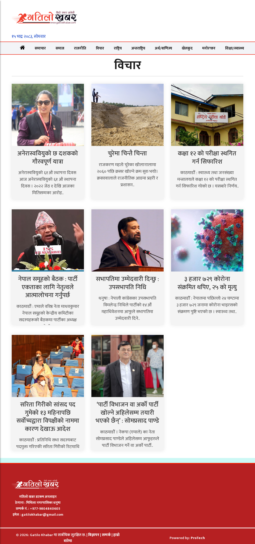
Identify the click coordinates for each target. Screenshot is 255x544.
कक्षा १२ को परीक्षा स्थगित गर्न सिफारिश (207, 157)
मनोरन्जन (208, 48)
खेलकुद (187, 48)
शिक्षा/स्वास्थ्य (234, 48)
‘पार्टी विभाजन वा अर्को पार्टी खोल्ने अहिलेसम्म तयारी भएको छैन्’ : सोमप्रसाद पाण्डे (127, 413)
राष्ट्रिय (118, 48)
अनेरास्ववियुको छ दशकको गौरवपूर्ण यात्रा (47, 157)
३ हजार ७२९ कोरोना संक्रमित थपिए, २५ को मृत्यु (207, 283)
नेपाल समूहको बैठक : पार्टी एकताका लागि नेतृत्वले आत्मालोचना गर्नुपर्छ (47, 287)
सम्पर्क (107, 535)
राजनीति (80, 48)
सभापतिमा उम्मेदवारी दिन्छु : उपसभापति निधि (127, 283)
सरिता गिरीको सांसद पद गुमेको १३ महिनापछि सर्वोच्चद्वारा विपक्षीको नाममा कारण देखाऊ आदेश (47, 417)
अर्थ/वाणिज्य (163, 48)
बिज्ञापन (93, 535)
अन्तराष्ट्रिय (138, 48)
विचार (100, 48)
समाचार (40, 48)
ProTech (198, 538)
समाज (60, 48)
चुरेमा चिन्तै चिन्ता (127, 153)
